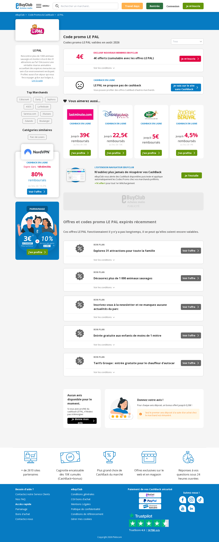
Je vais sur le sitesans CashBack (184, 87)
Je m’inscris (193, 6)
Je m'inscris (188, 58)
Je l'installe (191, 175)
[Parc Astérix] (151, 114)
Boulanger (45, 121)
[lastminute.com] (80, 114)
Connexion (172, 6)
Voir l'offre (35, 191)
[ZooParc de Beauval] (186, 114)
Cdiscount (24, 99)
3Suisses (47, 113)
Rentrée (155, 6)
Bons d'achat (22, 514)
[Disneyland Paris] (115, 114)
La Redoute (43, 106)
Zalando (29, 121)
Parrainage (21, 509)
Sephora (51, 99)
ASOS (28, 106)
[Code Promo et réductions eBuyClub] (24, 6)
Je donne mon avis (80, 421)
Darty (38, 99)
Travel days (132, 6)
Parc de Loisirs (37, 137)
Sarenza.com (30, 113)
